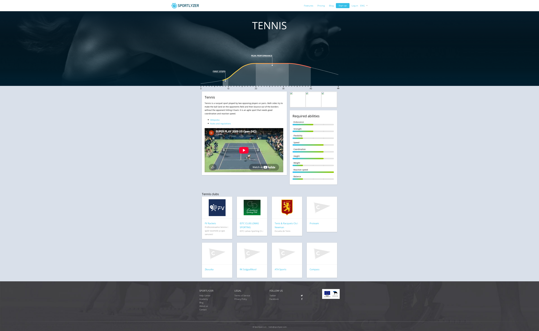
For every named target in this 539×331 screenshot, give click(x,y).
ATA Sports (280, 269)
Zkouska (209, 269)
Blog (331, 6)
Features (308, 6)
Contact (203, 309)
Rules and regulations (220, 123)
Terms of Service (242, 295)
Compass (314, 269)
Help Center (205, 295)
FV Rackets (210, 223)
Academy (203, 299)
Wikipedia (215, 120)
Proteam (314, 223)
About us (203, 306)
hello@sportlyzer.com (277, 327)
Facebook (274, 299)
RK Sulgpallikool (248, 269)
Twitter (273, 295)
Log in (355, 6)
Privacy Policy (240, 299)
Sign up (343, 5)
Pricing (321, 6)
